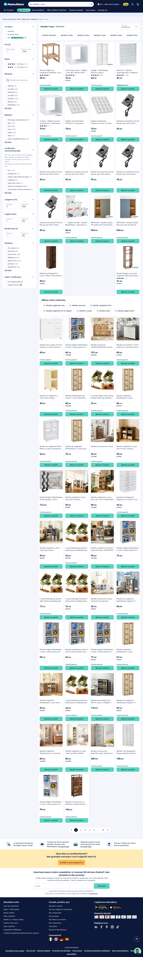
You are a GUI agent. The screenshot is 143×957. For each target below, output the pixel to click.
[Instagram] (112, 927)
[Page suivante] (107, 830)
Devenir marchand (11, 923)
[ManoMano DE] (61, 939)
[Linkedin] (96, 927)
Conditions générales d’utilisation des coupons (21, 933)
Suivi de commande (11, 906)
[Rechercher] (30, 4)
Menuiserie (12, 19)
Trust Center (77, 951)
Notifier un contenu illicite (13, 919)
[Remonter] (136, 939)
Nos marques (54, 916)
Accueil (5, 19)
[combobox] (129, 26)
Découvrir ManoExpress (58, 930)
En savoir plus (93, 893)
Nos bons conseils (56, 906)
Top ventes (53, 926)
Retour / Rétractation (11, 909)
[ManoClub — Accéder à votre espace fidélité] (125, 4)
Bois (18, 19)
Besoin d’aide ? (9, 913)
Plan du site (30, 951)
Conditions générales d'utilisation (97, 951)
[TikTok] (117, 927)
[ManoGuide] (137, 951)
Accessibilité (71, 954)
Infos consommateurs (120, 951)
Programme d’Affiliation (12, 930)
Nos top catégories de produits (60, 909)
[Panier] (137, 4)
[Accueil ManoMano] (14, 4)
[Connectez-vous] (132, 4)
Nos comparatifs (55, 913)
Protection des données (61, 951)
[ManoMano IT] (50, 939)
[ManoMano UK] (56, 939)
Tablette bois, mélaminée (29, 19)
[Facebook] (101, 927)
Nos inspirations (55, 923)
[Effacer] (91, 4)
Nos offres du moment (57, 919)
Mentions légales (43, 951)
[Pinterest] (107, 927)
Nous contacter (9, 916)
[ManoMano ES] (67, 939)
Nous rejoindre (9, 926)
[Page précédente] (71, 830)
